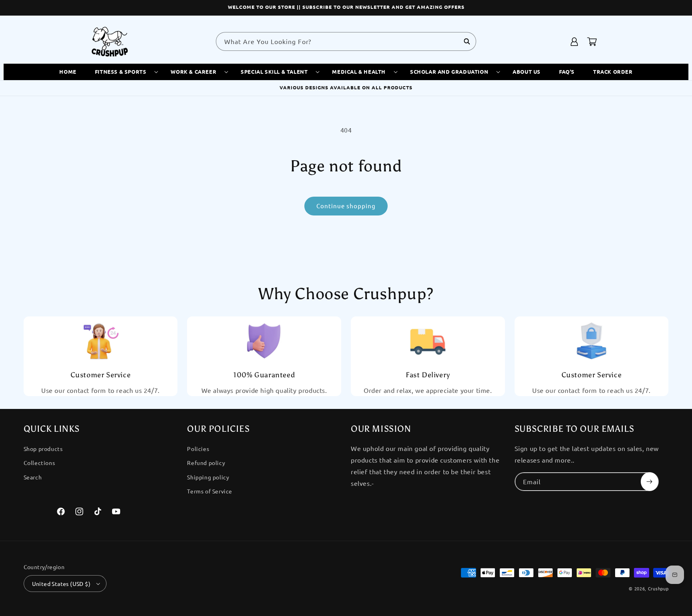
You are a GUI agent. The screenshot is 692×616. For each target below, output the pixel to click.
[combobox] (346, 41)
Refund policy (206, 462)
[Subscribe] (649, 481)
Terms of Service (209, 491)
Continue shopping (346, 205)
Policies (198, 448)
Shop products (43, 448)
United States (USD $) (61, 583)
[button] (124, 72)
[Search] (467, 41)
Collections (39, 462)
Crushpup (658, 588)
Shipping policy (208, 477)
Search (33, 477)
